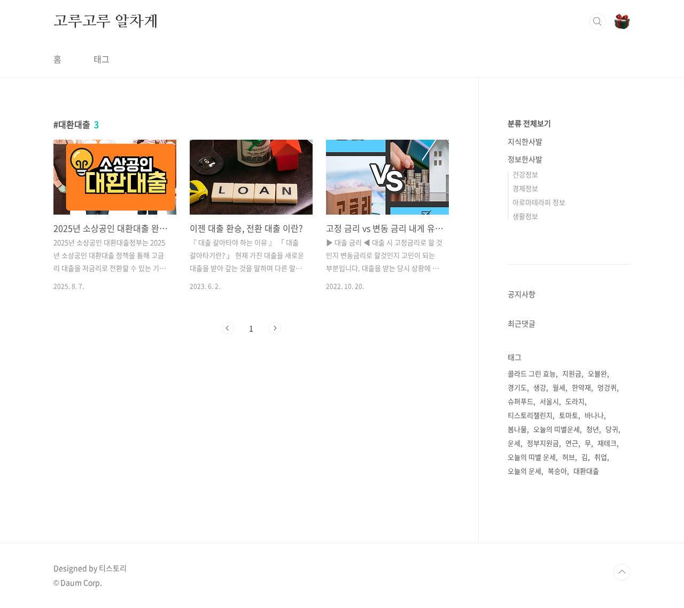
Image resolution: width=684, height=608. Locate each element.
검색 (597, 21)
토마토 (568, 415)
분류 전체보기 (529, 123)
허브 (568, 457)
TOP (622, 572)
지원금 (571, 373)
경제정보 (525, 188)
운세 (514, 443)
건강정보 (525, 174)
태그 (102, 58)
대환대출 (586, 471)
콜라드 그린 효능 (532, 373)
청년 (592, 429)
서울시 (549, 401)
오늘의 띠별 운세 (532, 457)
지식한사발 (525, 141)
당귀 (611, 429)
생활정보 (525, 216)
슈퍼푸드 (520, 401)
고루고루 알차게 (105, 20)
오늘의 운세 (524, 471)
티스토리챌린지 (530, 415)
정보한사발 (525, 159)
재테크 (607, 443)
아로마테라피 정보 (538, 202)
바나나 (594, 415)
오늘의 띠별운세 (556, 429)
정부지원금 (543, 443)
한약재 (581, 387)
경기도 (517, 387)
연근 (571, 443)
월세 (559, 387)
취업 (600, 457)
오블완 (597, 373)
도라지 (575, 401)
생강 (539, 387)
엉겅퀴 (607, 387)
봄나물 (517, 429)
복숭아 (557, 471)
